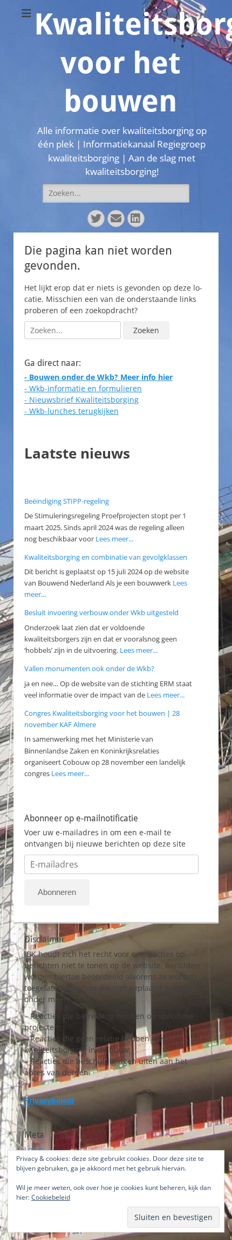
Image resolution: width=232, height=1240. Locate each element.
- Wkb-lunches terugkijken (71, 411)
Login (34, 1149)
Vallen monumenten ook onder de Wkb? (89, 668)
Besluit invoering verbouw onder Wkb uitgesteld (101, 612)
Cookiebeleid (50, 1197)
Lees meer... (114, 539)
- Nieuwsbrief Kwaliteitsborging (81, 399)
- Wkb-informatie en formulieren (83, 388)
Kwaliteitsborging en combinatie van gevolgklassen (105, 557)
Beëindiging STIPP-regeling (66, 501)
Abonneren (57, 892)
